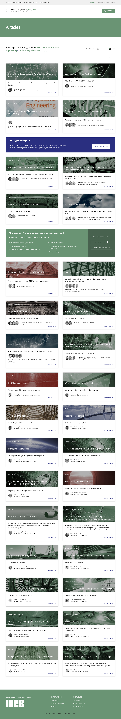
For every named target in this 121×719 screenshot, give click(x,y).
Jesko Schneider (100, 217)
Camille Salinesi (80, 85)
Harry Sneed (82, 322)
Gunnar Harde (22, 427)
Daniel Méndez (88, 357)
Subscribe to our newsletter (100, 247)
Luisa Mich (25, 567)
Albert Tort (22, 89)
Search (113, 2)
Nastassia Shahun (80, 599)
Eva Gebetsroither (33, 359)
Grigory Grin (79, 394)
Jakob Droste (91, 289)
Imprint (54, 713)
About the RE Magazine (58, 703)
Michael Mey (79, 567)
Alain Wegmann (93, 124)
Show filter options (91, 49)
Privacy (60, 713)
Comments (100, 2)
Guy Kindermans (80, 460)
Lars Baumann (26, 285)
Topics (110, 11)
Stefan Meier (22, 669)
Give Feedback (77, 700)
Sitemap (47, 713)
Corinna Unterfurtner (44, 359)
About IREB (54, 700)
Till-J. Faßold (79, 669)
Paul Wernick (94, 182)
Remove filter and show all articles (104, 58)
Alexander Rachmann (89, 217)
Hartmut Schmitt (100, 289)
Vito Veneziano (102, 182)
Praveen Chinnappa (24, 634)
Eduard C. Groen (74, 289)
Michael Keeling (42, 178)
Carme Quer (41, 322)
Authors (107, 2)
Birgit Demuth (90, 322)
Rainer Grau (79, 634)
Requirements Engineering (21, 10)
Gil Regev (86, 124)
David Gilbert (25, 215)
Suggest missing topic (101, 146)
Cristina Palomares (32, 322)
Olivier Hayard (102, 124)
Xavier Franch (48, 322)
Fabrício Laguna (23, 394)
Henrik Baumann (35, 285)
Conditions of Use (69, 713)
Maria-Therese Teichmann (20, 359)
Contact (53, 706)
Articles (92, 2)
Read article (51, 93)
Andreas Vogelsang (105, 357)
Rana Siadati (87, 182)
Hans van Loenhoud (81, 492)
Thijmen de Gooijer (32, 178)
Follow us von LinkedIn (100, 242)
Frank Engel (108, 217)
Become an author (78, 706)
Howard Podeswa (80, 534)
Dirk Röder (33, 215)
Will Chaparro (50, 178)
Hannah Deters (84, 289)
